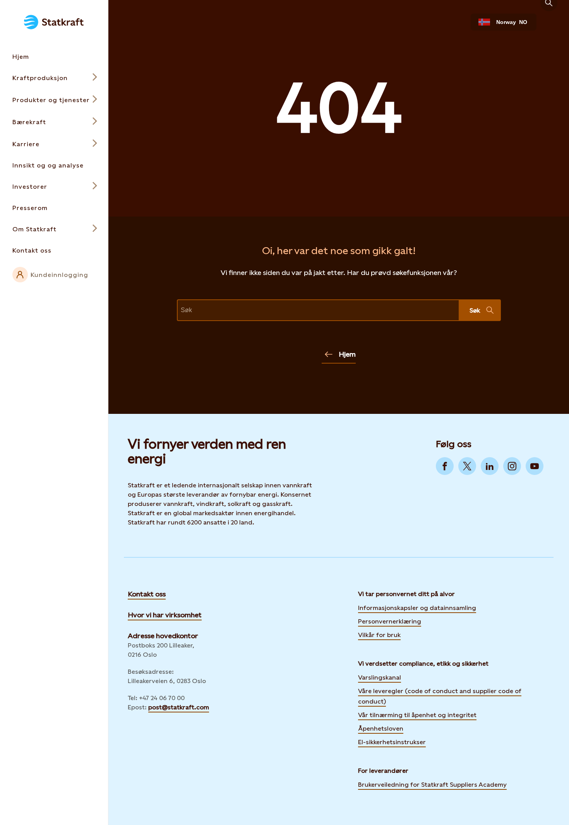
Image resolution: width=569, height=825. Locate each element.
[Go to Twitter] (467, 466)
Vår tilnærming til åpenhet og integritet (417, 715)
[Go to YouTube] (534, 466)
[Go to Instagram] (512, 466)
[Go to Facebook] (445, 466)
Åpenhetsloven (380, 728)
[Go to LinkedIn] (490, 466)
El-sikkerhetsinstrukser (392, 742)
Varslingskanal (379, 677)
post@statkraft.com (178, 707)
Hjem (347, 354)
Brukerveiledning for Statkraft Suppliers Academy (432, 784)
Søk (475, 310)
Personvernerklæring (389, 621)
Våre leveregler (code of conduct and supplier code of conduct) (439, 696)
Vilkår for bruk (379, 635)
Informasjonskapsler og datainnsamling (417, 607)
